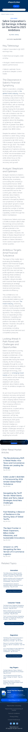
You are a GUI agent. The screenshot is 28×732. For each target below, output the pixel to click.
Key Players (14, 667)
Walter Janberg (15, 34)
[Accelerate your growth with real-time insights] (14, 442)
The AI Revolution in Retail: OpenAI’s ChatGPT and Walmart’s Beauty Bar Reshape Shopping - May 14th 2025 (12, 574)
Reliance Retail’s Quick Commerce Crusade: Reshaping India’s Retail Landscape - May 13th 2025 (12, 612)
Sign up (16, 6)
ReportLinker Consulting (14, 705)
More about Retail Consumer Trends (14, 623)
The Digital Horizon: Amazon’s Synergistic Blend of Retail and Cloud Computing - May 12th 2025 (13, 585)
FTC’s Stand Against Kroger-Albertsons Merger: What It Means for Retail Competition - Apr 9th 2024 (13, 650)
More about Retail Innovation (14, 591)
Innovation (14, 570)
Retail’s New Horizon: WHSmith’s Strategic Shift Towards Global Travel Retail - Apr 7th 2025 (13, 682)
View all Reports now (14, 700)
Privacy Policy (14, 716)
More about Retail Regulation (14, 656)
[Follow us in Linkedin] (17, 724)
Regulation (14, 635)
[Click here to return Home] (14, 2)
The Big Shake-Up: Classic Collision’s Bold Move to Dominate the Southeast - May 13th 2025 (13, 671)
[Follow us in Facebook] (10, 724)
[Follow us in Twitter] (14, 724)
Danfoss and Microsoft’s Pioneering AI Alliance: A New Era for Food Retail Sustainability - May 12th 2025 (13, 580)
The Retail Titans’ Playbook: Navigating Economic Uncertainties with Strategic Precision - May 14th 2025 (13, 607)
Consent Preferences (14, 719)
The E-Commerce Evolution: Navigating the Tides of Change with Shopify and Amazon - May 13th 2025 (13, 618)
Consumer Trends (14, 603)
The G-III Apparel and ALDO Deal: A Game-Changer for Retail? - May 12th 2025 (13, 677)
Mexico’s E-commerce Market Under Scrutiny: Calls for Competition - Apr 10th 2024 (14, 644)
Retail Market (14, 18)
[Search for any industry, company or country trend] (3, 10)
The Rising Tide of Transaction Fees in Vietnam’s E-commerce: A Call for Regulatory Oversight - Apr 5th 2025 (13, 639)
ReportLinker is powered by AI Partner (14, 709)
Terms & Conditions (14, 713)
